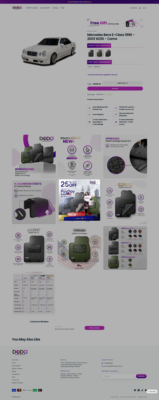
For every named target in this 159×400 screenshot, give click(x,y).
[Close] (97, 182)
